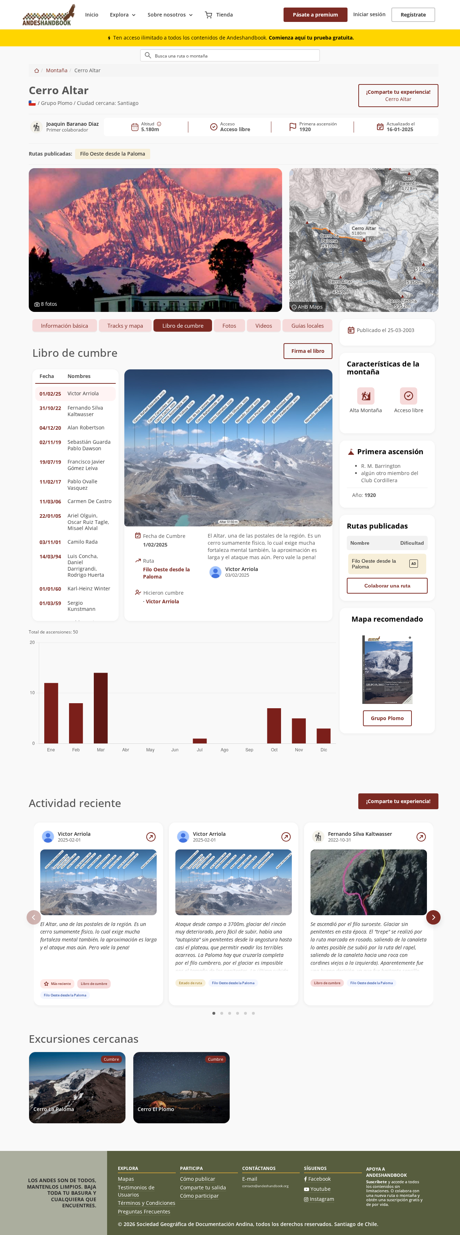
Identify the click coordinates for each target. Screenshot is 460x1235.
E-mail (249, 1178)
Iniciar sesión (369, 14)
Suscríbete (376, 1181)
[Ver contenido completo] (151, 837)
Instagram (322, 1198)
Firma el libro (308, 350)
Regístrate (413, 14)
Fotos (229, 325)
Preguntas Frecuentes (144, 1211)
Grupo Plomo (387, 718)
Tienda (224, 14)
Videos (264, 325)
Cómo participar (199, 1195)
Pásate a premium (315, 14)
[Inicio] (36, 70)
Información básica (64, 325)
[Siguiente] (433, 917)
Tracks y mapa (125, 325)
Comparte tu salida (203, 1187)
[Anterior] (34, 917)
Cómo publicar (197, 1178)
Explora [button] (119, 14)
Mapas (126, 1178)
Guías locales (307, 325)
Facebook (319, 1178)
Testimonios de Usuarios (136, 1191)
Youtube (320, 1188)
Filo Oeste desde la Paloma (112, 153)
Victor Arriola (162, 601)
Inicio (91, 14)
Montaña (57, 70)
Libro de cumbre (182, 325)
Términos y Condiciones (146, 1202)
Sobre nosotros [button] (167, 14)
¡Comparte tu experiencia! (398, 95)
